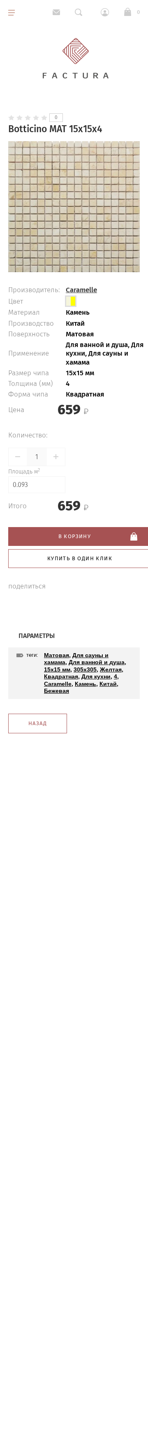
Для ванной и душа (97, 662)
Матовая (56, 655)
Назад (37, 723)
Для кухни (96, 676)
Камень (85, 684)
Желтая (111, 669)
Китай (108, 684)
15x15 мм (57, 669)
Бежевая (56, 690)
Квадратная (61, 676)
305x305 (85, 669)
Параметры (36, 636)
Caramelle (81, 290)
